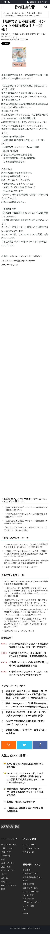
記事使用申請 (28, 884)
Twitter (25, 913)
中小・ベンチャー (8, 885)
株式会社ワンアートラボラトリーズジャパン (23, 16)
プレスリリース (18, 13)
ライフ (4, 874)
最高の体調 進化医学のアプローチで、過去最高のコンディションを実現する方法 (25, 792)
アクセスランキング (12, 685)
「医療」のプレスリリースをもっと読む (21, 567)
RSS (25, 910)
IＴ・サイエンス (8, 870)
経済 (3, 859)
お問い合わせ (28, 898)
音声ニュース (28, 852)
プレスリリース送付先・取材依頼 (31, 893)
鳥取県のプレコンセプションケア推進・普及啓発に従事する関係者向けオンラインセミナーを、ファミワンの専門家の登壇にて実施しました (25, 602)
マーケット (6, 856)
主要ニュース (7, 848)
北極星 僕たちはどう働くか (21, 801)
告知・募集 (31, 13)
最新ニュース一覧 (8, 844)
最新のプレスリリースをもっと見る (19, 631)
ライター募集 (28, 906)
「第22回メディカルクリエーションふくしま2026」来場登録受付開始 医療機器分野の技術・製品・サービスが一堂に (26, 553)
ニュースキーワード (31, 848)
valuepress (30, 261)
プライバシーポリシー (32, 902)
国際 (3, 889)
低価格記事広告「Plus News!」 (32, 879)
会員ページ (42, 2)
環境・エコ (6, 882)
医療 (40, 13)
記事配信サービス (30, 888)
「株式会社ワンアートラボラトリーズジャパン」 (24, 500)
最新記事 (6, 637)
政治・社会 (6, 867)
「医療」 (5, 538)
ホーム (6, 13)
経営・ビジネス (7, 863)
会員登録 (32, 2)
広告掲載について (30, 873)
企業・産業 (6, 852)
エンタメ (5, 878)
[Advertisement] (25, 384)
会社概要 (26, 870)
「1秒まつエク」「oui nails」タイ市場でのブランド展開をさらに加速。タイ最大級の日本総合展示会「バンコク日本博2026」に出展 (26, 612)
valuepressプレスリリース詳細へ (26, 256)
